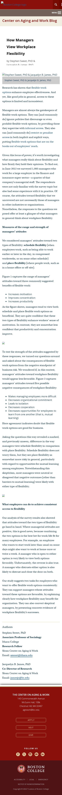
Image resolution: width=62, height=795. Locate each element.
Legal (31, 779)
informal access (34, 128)
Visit (31, 727)
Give (31, 735)
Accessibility (19, 779)
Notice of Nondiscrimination (31, 784)
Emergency (43, 779)
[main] (31, 358)
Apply (31, 720)
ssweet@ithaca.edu (21, 655)
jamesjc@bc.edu (19, 677)
